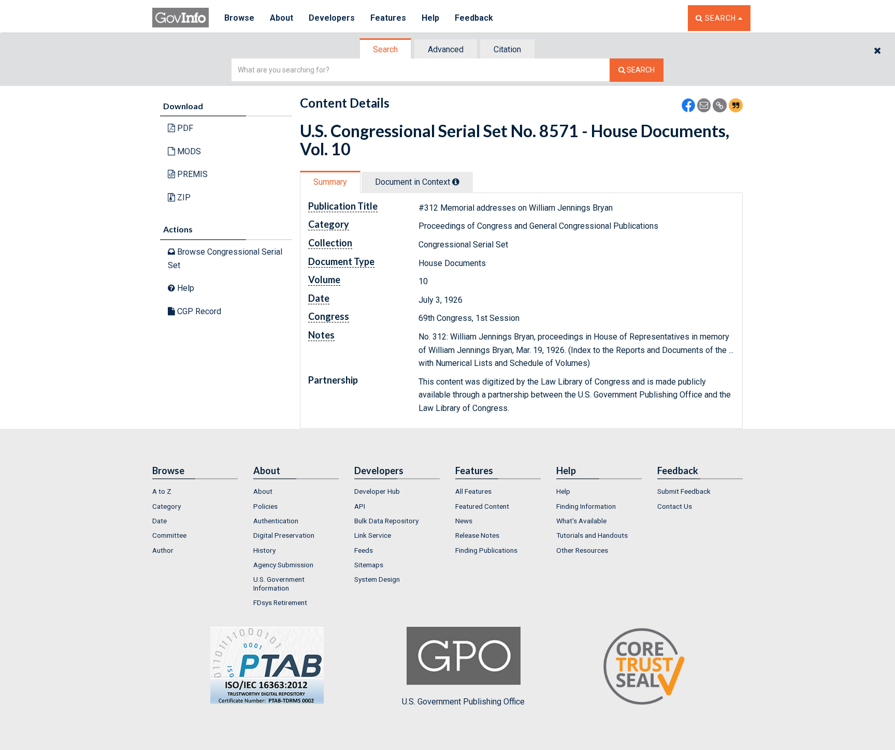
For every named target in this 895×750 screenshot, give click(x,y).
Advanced (446, 49)
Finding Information (586, 506)
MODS (188, 151)
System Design (377, 579)
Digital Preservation (283, 535)
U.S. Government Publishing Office (463, 702)
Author (163, 550)
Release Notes (477, 535)
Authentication (275, 521)
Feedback (474, 18)
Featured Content (482, 506)
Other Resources (582, 550)
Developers (332, 18)
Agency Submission (283, 565)
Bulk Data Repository (386, 521)
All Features (473, 491)
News (463, 521)
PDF (184, 128)
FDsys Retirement (280, 602)
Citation (507, 49)
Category (166, 506)
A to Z (161, 491)
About (281, 18)
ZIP (183, 197)
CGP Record (198, 311)
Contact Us (674, 506)
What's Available (581, 521)
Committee (169, 535)
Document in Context (413, 182)
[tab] (385, 49)
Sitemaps (368, 565)
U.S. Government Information (279, 583)
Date (159, 521)
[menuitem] (195, 491)
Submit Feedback (684, 491)
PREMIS (191, 174)
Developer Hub (377, 491)
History (264, 550)
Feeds (363, 550)
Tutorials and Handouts (592, 535)
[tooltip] (455, 182)
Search (385, 49)
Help (430, 18)
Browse (239, 18)
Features (388, 18)
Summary (330, 182)
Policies (265, 506)
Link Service (372, 535)
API (359, 506)
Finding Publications (486, 550)
